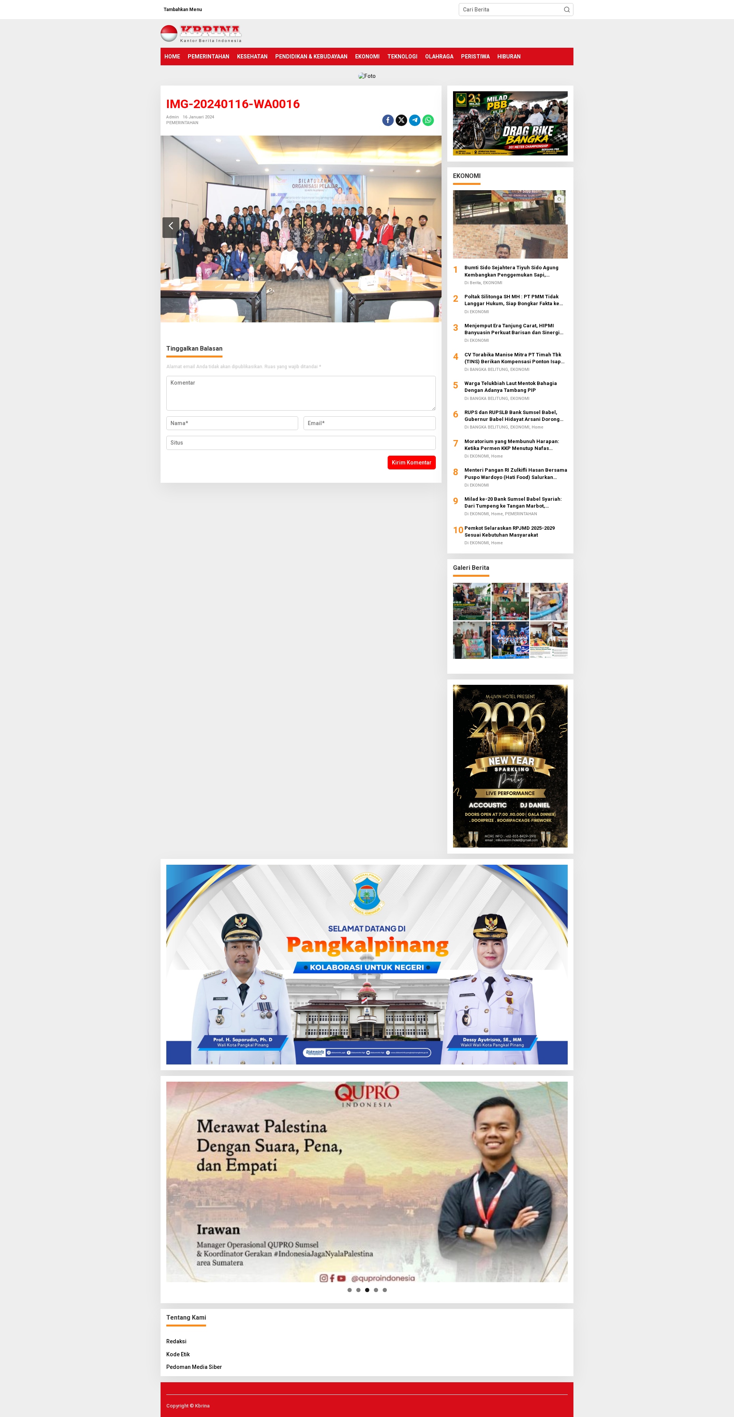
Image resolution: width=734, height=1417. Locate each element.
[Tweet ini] (401, 120)
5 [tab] (385, 1290)
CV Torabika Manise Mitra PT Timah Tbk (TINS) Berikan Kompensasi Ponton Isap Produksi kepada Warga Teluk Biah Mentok (516, 358)
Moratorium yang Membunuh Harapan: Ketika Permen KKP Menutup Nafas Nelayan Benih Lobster (511, 444)
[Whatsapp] (428, 120)
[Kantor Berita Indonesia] (201, 33)
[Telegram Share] (415, 120)
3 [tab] (367, 1290)
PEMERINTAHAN (182, 122)
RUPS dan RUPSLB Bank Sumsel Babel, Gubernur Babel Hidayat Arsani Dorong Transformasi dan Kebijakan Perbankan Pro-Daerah (512, 415)
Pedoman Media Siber (194, 1367)
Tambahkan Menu (183, 9)
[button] (566, 9)
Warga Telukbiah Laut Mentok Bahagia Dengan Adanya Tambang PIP (510, 386)
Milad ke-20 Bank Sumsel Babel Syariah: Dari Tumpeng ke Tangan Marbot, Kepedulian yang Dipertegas (513, 502)
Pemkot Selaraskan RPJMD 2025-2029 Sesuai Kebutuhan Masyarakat (509, 531)
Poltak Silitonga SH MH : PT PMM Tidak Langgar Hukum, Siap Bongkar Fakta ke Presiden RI (511, 300)
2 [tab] (358, 1290)
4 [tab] (376, 1290)
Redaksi (176, 1341)
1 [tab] (350, 1290)
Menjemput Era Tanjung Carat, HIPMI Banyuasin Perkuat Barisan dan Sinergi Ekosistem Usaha (512, 329)
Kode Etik (178, 1354)
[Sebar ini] (388, 120)
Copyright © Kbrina (187, 1406)
